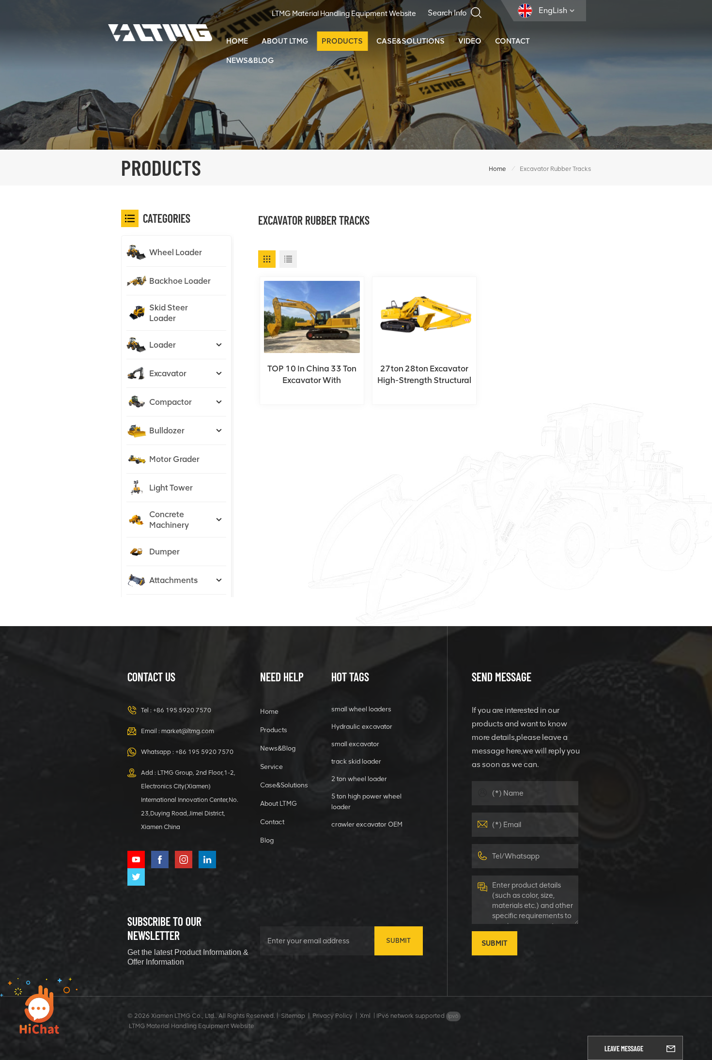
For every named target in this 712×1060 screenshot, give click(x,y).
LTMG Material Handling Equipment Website (344, 13)
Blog (267, 840)
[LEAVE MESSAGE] (670, 1048)
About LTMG (285, 41)
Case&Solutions (410, 41)
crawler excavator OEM (366, 824)
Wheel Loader (175, 252)
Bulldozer (167, 430)
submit (398, 941)
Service (271, 766)
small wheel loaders (361, 709)
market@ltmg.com (187, 731)
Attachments (173, 580)
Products (342, 41)
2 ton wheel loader (359, 779)
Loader (162, 345)
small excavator (355, 744)
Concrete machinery (169, 519)
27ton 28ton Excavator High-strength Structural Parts (424, 375)
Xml (365, 1015)
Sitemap (293, 1015)
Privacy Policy (332, 1015)
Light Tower (171, 487)
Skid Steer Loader (168, 313)
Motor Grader (174, 459)
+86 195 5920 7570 (182, 710)
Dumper (164, 551)
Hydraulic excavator (361, 726)
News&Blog (250, 60)
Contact (512, 41)
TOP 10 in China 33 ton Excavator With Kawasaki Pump (311, 375)
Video (469, 41)
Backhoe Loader (180, 281)
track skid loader (356, 761)
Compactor (170, 402)
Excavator (167, 373)
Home (237, 41)
